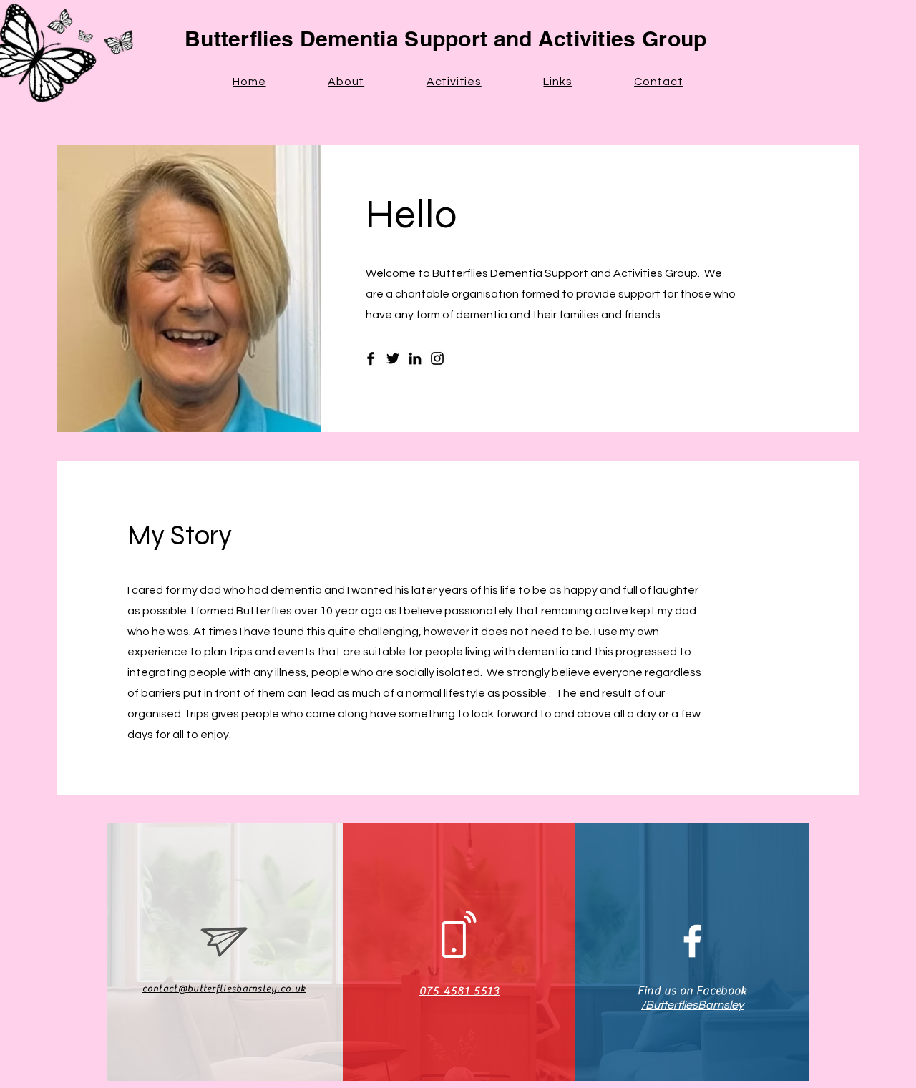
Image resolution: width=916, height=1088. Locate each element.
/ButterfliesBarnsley (692, 1005)
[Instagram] (437, 358)
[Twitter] (392, 358)
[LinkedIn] (415, 358)
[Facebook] (370, 358)
